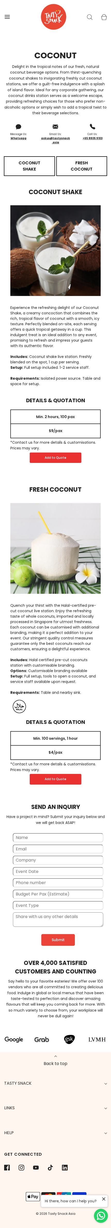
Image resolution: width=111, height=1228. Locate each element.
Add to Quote (55, 457)
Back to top (55, 1064)
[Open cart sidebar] (104, 17)
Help (9, 1133)
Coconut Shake (55, 192)
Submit (58, 939)
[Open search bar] (90, 17)
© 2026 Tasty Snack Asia (55, 1213)
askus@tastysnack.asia (55, 140)
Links (9, 1108)
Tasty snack (17, 1083)
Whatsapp (19, 138)
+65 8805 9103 (92, 138)
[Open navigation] (7, 17)
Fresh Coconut (55, 489)
